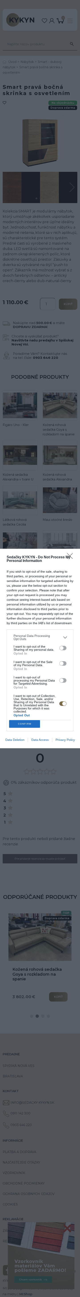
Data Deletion (14, 740)
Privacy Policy (65, 740)
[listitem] (40, 637)
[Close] (71, 557)
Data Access (40, 740)
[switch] (62, 648)
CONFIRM (24, 724)
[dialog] (40, 648)
